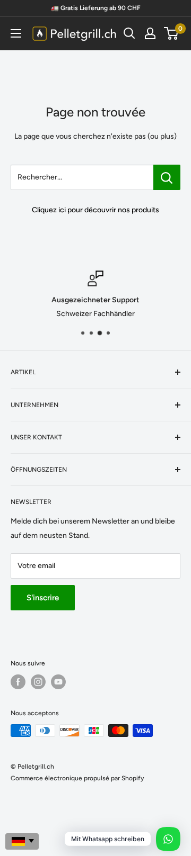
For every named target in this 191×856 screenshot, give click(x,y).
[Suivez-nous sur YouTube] (58, 681)
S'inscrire (43, 597)
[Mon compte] (150, 33)
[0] (171, 33)
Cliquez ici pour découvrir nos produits (95, 209)
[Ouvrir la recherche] (129, 33)
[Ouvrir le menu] (16, 33)
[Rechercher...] (166, 177)
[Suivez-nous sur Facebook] (18, 681)
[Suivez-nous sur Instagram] (38, 681)
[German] (22, 841)
